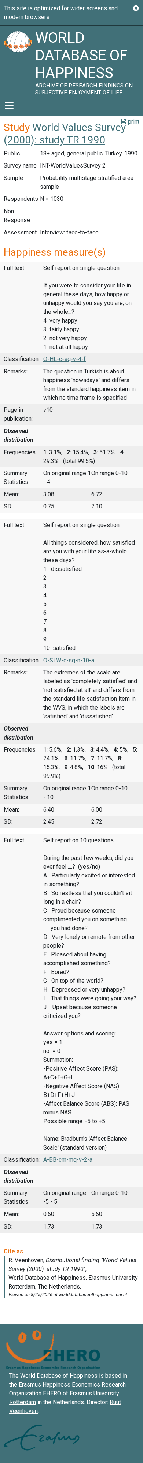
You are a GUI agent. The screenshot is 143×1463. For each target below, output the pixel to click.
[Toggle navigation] (9, 106)
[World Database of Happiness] (17, 61)
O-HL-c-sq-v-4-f (64, 359)
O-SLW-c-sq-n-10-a (68, 660)
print (132, 121)
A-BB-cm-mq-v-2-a (67, 1159)
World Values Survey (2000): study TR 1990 (65, 133)
